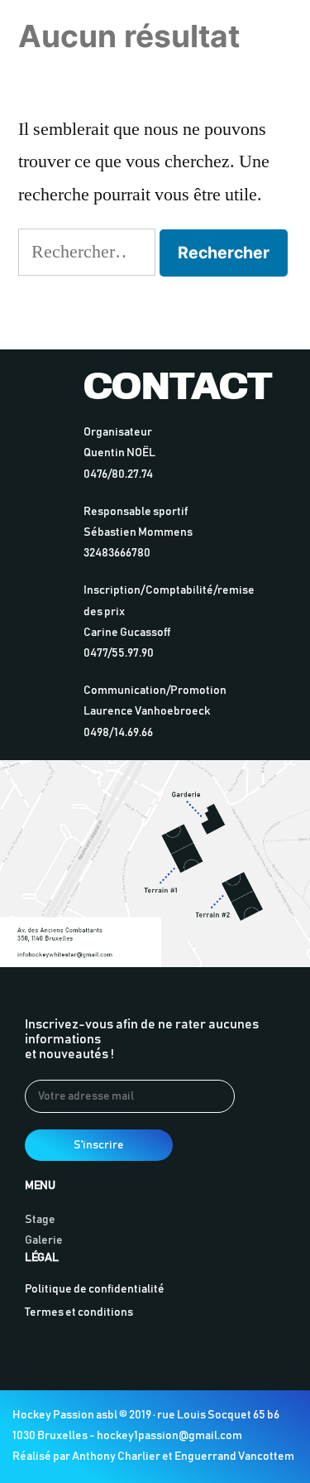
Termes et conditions (79, 1312)
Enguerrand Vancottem (234, 1456)
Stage (40, 1219)
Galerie (44, 1240)
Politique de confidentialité (95, 1289)
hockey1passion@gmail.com (169, 1436)
